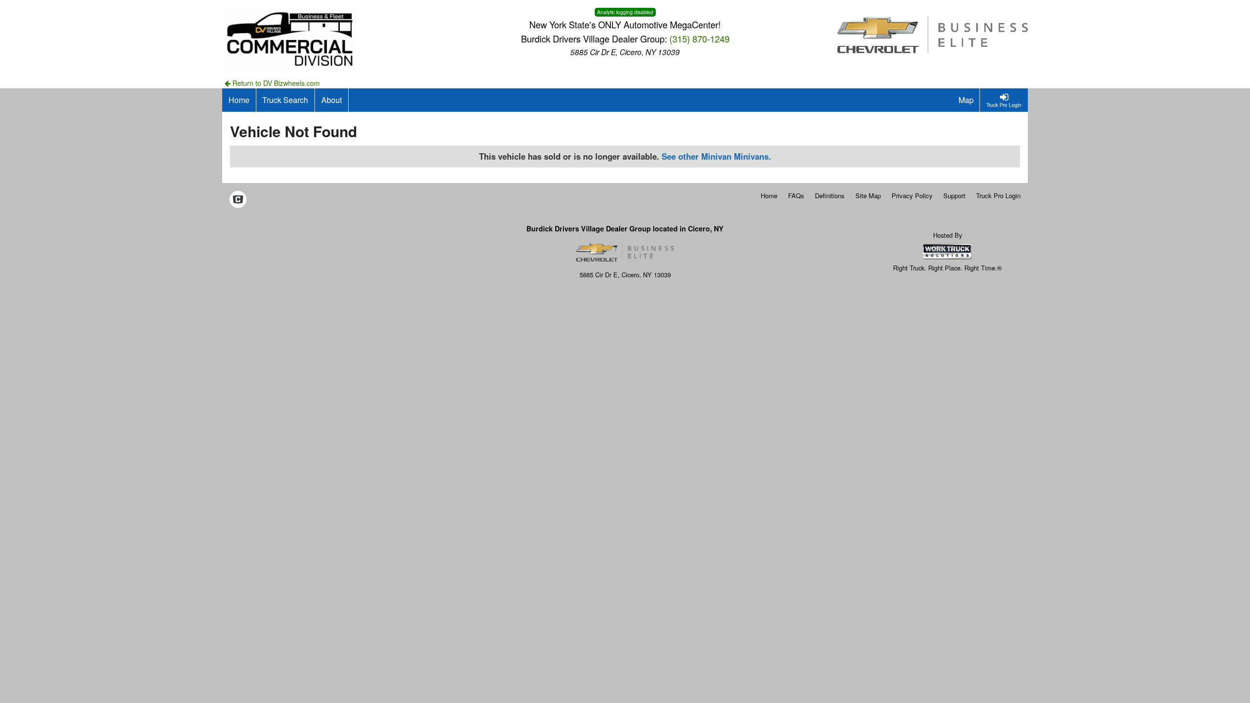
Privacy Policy (912, 195)
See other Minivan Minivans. (716, 156)
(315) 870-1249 (699, 38)
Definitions (830, 195)
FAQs (796, 195)
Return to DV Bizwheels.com (275, 83)
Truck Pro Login (998, 195)
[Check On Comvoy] (238, 200)
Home (769, 195)
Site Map (868, 195)
